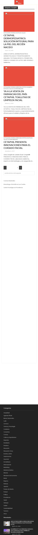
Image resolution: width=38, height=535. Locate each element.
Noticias (18, 33)
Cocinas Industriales (9, 181)
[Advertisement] (19, 384)
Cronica (13, 33)
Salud (23, 33)
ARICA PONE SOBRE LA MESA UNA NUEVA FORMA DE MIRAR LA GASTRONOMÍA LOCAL (22, 523)
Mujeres (29, 87)
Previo (5, 168)
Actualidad (7, 33)
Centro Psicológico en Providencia (13, 187)
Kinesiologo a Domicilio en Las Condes (14, 184)
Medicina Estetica (21, 87)
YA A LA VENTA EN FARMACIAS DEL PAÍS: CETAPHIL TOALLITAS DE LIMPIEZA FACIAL (17, 95)
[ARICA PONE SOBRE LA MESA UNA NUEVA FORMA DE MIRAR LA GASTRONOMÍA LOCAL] (7, 523)
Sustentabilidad (18, 89)
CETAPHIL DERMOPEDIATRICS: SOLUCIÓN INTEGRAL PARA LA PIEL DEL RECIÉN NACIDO (19, 41)
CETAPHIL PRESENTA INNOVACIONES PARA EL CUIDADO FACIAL (17, 145)
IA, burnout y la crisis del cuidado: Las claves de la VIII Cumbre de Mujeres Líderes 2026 (22, 530)
